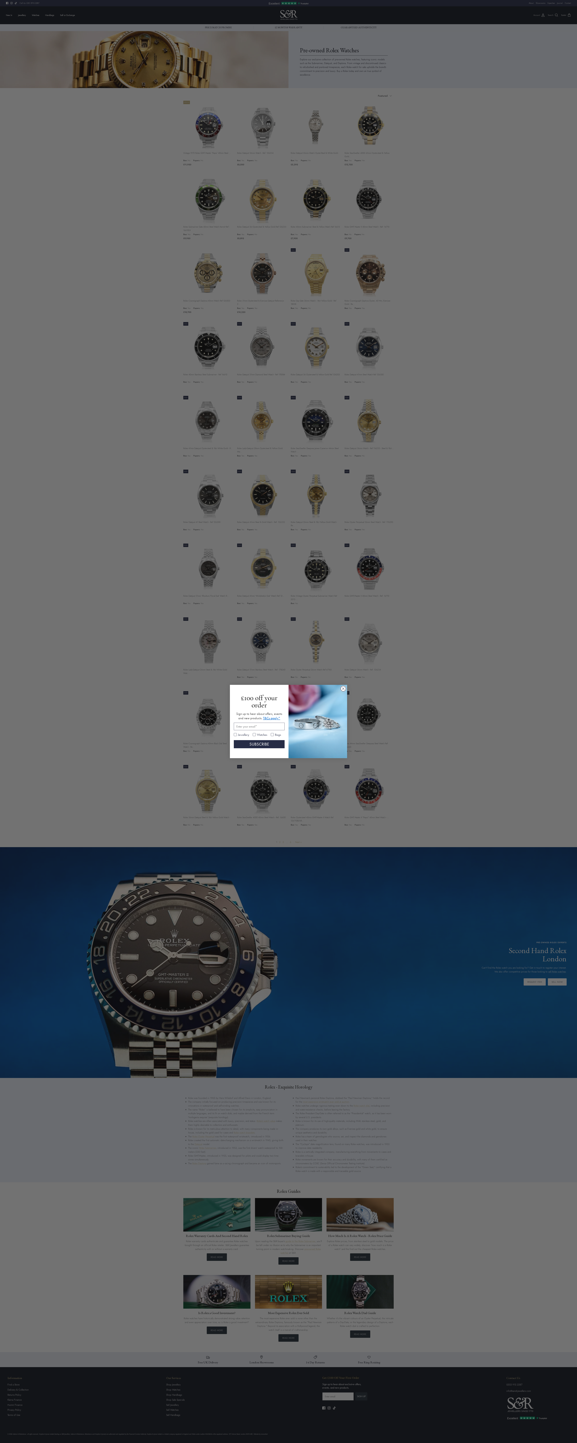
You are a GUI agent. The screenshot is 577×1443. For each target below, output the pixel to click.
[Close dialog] (343, 688)
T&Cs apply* (271, 718)
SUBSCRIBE (259, 744)
